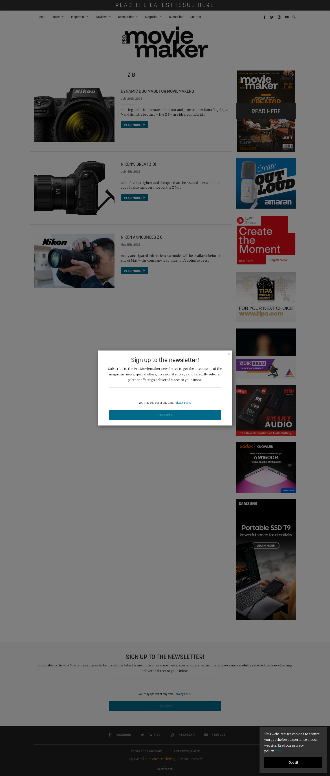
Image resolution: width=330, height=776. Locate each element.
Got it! (293, 763)
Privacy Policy (183, 402)
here (278, 751)
